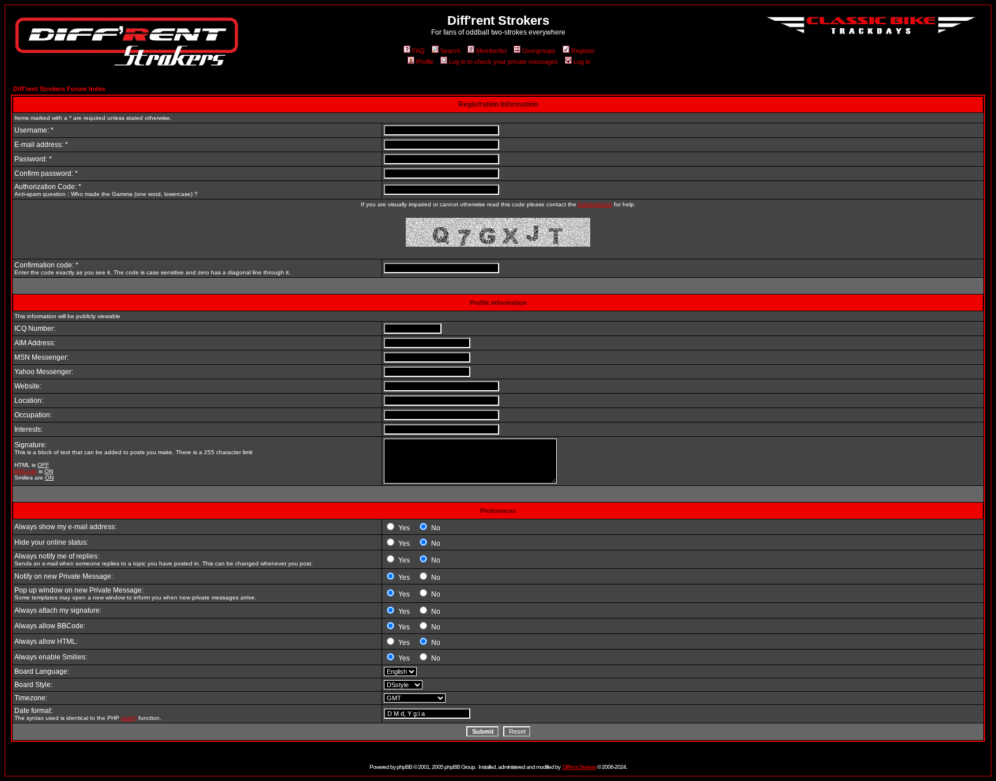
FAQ (418, 50)
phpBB (404, 767)
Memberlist (491, 50)
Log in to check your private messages (503, 61)
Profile (424, 61)
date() (129, 718)
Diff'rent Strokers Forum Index (59, 88)
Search (450, 50)
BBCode (25, 471)
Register (583, 50)
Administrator (595, 204)
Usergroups (539, 50)
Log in (582, 61)
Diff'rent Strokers (579, 767)
